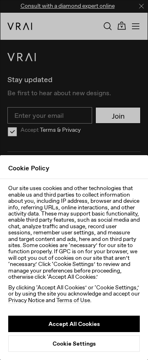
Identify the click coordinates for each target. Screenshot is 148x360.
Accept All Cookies (74, 324)
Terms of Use (73, 300)
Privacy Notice (26, 300)
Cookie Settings (74, 343)
